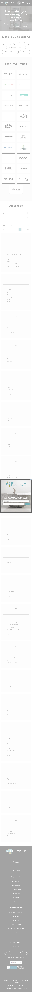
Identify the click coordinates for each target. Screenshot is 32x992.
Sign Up (27, 503)
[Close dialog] (31, 479)
